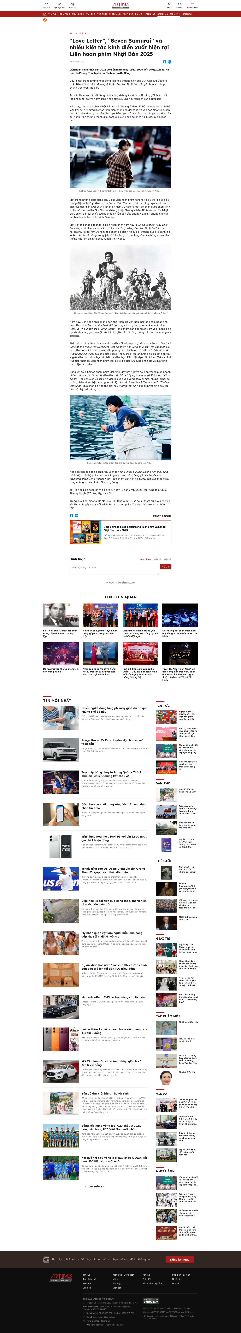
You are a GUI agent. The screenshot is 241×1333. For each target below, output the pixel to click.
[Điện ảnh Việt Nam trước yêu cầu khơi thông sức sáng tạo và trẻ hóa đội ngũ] (140, 615)
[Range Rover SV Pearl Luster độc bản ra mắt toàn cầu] (61, 750)
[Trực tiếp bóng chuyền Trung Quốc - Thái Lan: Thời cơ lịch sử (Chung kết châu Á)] (61, 782)
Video (161, 1094)
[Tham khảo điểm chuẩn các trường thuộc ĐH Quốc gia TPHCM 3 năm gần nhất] (166, 966)
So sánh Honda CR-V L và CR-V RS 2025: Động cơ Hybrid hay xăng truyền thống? (188, 1121)
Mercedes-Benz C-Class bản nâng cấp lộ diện (113, 997)
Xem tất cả (145, 559)
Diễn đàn (117, 1287)
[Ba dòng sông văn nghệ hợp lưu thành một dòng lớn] (166, 767)
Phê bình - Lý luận (181, 1274)
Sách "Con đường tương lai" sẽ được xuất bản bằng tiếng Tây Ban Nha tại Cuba (188, 1060)
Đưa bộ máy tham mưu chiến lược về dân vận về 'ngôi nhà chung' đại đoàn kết (188, 733)
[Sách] (166, 1060)
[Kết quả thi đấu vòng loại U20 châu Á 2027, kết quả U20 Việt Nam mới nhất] (61, 1167)
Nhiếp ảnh (165, 1171)
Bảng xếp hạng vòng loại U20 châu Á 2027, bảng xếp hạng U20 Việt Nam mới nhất (111, 1127)
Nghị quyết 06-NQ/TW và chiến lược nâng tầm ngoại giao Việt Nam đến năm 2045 (187, 717)
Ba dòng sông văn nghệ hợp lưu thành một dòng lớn (188, 766)
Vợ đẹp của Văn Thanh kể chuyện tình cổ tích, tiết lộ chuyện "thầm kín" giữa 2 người (188, 983)
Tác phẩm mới (168, 1016)
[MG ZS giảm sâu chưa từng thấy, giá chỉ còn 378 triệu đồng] (61, 1071)
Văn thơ (90, 14)
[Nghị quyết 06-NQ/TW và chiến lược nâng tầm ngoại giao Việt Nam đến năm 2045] (166, 717)
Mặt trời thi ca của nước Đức (188, 918)
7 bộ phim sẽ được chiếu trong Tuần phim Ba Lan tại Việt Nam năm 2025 (135, 528)
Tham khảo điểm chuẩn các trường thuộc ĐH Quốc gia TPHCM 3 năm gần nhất (188, 966)
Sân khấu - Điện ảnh (168, 14)
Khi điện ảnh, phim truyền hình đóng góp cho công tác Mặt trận (100, 633)
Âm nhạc (150, 14)
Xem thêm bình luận (122, 582)
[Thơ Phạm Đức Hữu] (166, 1027)
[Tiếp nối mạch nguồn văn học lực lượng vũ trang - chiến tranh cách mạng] (166, 811)
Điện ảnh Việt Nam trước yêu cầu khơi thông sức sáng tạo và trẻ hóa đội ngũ (140, 633)
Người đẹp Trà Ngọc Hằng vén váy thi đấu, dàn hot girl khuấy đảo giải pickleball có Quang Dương (188, 950)
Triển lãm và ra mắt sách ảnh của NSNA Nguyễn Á (188, 1213)
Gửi (167, 567)
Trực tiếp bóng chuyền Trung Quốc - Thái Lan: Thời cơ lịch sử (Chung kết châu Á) (113, 774)
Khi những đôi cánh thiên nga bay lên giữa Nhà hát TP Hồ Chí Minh (179, 633)
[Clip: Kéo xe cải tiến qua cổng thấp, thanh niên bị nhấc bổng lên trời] (61, 910)
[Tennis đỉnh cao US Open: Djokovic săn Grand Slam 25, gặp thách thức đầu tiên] (61, 878)
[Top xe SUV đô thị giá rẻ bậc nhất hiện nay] (166, 1155)
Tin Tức (52, 14)
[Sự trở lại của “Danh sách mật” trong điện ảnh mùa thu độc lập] (61, 615)
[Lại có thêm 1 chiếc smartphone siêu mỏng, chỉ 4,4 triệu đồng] (61, 1039)
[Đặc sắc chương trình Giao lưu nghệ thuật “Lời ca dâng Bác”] (166, 1000)
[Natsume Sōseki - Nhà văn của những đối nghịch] (166, 872)
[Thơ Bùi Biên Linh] (166, 1077)
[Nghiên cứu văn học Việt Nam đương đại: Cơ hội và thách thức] (166, 844)
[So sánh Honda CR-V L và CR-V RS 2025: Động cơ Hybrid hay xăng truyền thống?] (166, 1121)
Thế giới (102, 14)
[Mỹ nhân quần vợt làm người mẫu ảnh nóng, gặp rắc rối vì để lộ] (61, 942)
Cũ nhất (167, 559)
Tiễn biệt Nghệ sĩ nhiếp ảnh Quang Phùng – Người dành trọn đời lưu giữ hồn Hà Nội (187, 1199)
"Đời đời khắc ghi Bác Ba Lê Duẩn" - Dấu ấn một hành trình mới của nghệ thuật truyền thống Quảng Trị (140, 673)
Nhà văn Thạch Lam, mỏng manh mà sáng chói (187, 825)
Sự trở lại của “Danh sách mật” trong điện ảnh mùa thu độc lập (60, 633)
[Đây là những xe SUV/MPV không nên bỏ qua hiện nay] (166, 1138)
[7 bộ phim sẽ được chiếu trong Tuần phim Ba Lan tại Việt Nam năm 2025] (85, 532)
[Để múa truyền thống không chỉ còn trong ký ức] (61, 653)
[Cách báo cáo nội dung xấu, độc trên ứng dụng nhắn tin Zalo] (61, 814)
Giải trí (163, 938)
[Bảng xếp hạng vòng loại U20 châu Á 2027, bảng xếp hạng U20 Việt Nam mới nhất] (61, 1135)
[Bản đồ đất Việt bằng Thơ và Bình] (61, 1103)
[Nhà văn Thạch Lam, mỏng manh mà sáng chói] (166, 828)
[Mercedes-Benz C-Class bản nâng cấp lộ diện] (61, 1007)
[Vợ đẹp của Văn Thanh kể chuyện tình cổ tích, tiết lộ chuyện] (166, 983)
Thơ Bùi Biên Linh (187, 1072)
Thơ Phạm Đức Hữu (188, 1022)
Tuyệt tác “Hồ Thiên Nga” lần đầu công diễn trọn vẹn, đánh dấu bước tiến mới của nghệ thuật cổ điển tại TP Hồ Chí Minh (178, 674)
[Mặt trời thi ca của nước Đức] (166, 922)
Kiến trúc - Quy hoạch (71, 14)
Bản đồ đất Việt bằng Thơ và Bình (105, 1093)
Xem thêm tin (96, 1186)
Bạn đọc (187, 14)
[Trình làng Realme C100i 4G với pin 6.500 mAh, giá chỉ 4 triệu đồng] (61, 846)
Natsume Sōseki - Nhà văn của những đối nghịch (187, 869)
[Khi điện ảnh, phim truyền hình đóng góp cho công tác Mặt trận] (100, 615)
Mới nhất (157, 559)
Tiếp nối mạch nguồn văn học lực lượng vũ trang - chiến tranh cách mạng (188, 811)
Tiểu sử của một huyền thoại (186, 1040)
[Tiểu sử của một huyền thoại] (166, 1044)
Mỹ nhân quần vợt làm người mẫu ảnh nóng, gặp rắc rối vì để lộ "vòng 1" (112, 934)
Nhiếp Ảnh (115, 14)
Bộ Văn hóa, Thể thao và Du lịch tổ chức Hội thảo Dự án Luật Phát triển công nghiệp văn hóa (188, 1233)
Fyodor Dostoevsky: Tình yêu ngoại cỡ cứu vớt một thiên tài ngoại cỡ (187, 888)
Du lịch (139, 14)
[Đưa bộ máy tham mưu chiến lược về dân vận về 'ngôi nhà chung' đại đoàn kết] (166, 733)
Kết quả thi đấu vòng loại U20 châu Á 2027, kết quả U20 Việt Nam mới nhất (114, 1159)
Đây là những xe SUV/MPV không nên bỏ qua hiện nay (187, 1137)
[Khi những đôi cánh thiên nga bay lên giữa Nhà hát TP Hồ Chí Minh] (180, 615)
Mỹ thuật (128, 14)
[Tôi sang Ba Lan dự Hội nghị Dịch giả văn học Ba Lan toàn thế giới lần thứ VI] (166, 905)
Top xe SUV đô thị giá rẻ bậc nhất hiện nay (187, 1152)
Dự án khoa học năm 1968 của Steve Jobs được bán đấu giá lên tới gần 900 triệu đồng (114, 966)
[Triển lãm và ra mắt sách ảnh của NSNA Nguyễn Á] (166, 1216)
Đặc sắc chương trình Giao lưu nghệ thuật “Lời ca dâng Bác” (188, 998)
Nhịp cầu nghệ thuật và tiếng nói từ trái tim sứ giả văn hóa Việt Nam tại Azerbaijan (99, 671)
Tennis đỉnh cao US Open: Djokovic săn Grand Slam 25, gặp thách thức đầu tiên (113, 870)
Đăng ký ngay (179, 1259)
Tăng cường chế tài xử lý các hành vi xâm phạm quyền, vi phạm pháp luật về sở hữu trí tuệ (188, 750)
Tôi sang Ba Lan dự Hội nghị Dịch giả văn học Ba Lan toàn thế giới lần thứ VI (188, 905)
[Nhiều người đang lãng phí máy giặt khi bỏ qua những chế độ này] (61, 717)
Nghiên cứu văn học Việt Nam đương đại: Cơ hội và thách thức (187, 843)
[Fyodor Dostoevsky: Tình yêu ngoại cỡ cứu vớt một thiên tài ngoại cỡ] (166, 889)
